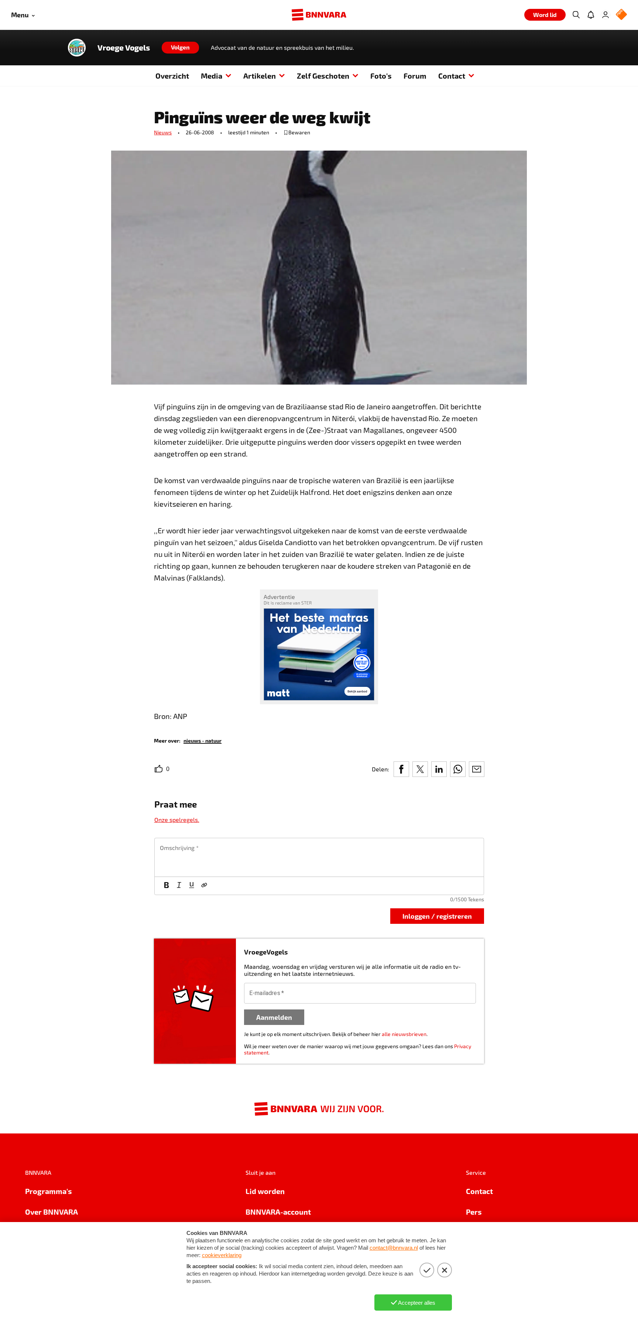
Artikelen (259, 75)
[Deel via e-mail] (476, 769)
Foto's (381, 75)
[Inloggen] (605, 14)
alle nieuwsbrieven (404, 1034)
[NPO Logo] (621, 15)
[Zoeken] (576, 14)
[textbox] (319, 857)
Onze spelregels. (176, 819)
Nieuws (163, 132)
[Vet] (166, 886)
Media (211, 75)
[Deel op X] (420, 769)
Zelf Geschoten (323, 75)
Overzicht (172, 75)
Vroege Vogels (123, 47)
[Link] (204, 886)
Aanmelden (274, 1017)
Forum (415, 75)
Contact (451, 75)
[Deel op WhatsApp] (457, 769)
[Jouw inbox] (590, 15)
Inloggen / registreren (437, 916)
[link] (202, 740)
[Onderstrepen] (192, 886)
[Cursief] (179, 886)
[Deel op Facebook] (401, 769)
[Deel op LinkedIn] (439, 769)
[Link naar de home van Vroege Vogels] (77, 47)
